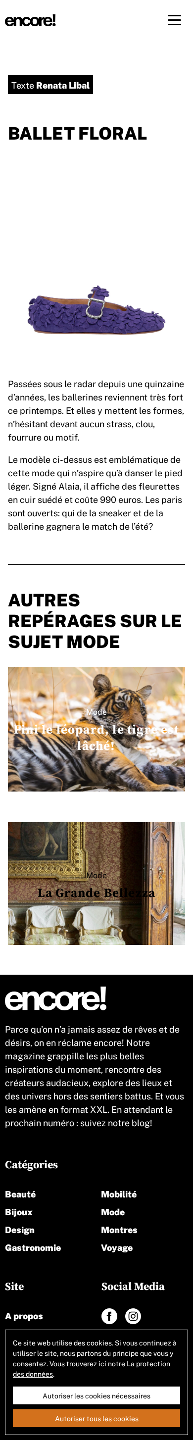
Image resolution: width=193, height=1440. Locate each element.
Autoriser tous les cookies (97, 1418)
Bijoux (19, 1211)
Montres (119, 1229)
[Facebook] (109, 1316)
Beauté (20, 1193)
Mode (113, 1211)
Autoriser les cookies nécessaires (96, 1395)
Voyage (117, 1247)
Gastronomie (33, 1247)
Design (20, 1229)
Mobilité (119, 1193)
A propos (24, 1315)
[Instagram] (133, 1316)
